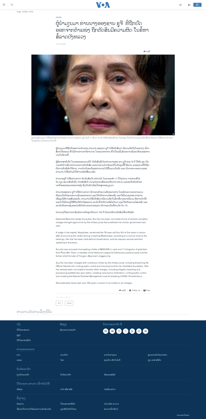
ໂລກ (62, 360)
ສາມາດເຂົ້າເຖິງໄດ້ (111, 409)
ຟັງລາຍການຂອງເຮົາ (68, 329)
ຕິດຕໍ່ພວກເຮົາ (65, 374)
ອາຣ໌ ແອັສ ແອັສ (66, 389)
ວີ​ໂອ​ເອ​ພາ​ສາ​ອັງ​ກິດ (67, 403)
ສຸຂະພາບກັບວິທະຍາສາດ (157, 354)
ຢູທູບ (19, 335)
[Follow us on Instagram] (119, 331)
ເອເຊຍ (59, 17)
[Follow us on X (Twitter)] (125, 331)
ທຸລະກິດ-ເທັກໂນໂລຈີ (112, 360)
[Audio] (180, 5)
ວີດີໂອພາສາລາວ (23, 329)
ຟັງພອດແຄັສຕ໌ (109, 374)
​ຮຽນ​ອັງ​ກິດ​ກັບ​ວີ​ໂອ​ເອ (68, 409)
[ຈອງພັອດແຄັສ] (145, 331)
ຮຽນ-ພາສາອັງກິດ (154, 360)
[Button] (146, 51)
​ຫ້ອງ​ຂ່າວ (20, 403)
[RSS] (132, 331)
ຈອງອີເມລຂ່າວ (109, 389)
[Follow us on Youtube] (112, 331)
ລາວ (18, 354)
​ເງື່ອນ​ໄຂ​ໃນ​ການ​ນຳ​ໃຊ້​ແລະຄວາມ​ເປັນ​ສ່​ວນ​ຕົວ (34, 409)
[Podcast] (139, 331)
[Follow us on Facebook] (105, 331)
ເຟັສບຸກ (20, 389)
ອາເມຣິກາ (64, 354)
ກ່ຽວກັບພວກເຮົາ (23, 374)
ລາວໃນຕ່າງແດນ (110, 354)
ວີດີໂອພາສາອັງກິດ (24, 340)
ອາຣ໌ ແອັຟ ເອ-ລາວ (111, 403)
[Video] (189, 5)
